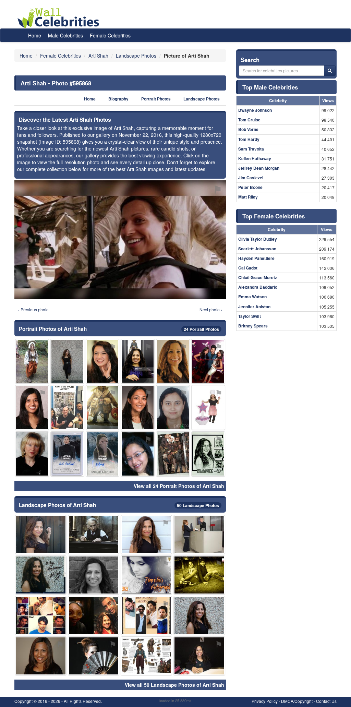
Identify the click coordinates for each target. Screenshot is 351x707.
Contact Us (326, 701)
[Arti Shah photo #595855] (199, 655)
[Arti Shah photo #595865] (93, 575)
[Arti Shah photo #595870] (173, 407)
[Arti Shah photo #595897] (138, 453)
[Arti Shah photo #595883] (67, 453)
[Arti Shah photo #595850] (173, 361)
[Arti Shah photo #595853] (67, 361)
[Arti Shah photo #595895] (199, 575)
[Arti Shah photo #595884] (32, 361)
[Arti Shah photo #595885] (67, 407)
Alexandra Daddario (257, 287)
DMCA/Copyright (297, 701)
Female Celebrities (110, 35)
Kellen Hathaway (254, 158)
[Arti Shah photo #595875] (173, 453)
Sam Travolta (251, 149)
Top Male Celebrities (270, 87)
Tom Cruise (249, 120)
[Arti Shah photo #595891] (208, 407)
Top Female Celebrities (273, 216)
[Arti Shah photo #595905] (32, 407)
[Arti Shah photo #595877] (146, 575)
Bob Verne (248, 129)
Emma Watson (252, 296)
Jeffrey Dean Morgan (258, 168)
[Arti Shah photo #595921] (208, 361)
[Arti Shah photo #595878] (40, 575)
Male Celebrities (65, 35)
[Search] (330, 70)
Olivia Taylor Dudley (257, 239)
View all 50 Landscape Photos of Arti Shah (174, 684)
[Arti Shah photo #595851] (146, 534)
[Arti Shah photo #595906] (138, 407)
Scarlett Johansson (257, 248)
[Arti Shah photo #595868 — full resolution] (120, 239)
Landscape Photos (201, 99)
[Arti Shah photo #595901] (32, 453)
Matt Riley (248, 197)
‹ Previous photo (33, 309)
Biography (118, 99)
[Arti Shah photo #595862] (138, 361)
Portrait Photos (156, 99)
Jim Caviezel (250, 178)
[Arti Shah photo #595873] (93, 615)
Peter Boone (250, 187)
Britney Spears (253, 326)
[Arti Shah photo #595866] (40, 534)
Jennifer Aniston (254, 306)
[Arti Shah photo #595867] (208, 453)
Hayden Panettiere (256, 258)
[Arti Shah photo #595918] (146, 615)
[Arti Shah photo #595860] (40, 655)
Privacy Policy (265, 701)
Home (34, 35)
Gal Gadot (247, 268)
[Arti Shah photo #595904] (40, 615)
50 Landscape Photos (198, 505)
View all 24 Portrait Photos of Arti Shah (179, 485)
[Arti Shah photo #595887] (93, 655)
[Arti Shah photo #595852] (93, 534)
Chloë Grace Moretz (257, 277)
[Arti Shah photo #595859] (199, 615)
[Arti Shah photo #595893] (146, 655)
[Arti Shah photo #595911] (199, 534)
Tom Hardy (248, 139)
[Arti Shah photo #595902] (103, 407)
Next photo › (210, 309)
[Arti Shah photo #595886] (103, 453)
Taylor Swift (249, 316)
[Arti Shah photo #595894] (103, 361)
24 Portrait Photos (201, 329)
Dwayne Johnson (255, 110)
